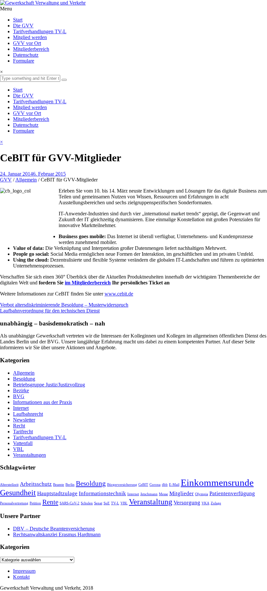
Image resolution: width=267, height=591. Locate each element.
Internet (21, 408)
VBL (18, 449)
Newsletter (24, 420)
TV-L (115, 503)
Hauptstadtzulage (57, 493)
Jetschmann (149, 494)
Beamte (58, 484)
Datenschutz (25, 55)
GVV (6, 179)
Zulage (216, 503)
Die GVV (23, 25)
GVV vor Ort (27, 43)
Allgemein (26, 179)
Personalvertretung (14, 503)
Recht (19, 425)
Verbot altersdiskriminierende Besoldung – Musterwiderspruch (64, 305)
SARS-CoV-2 (69, 503)
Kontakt (21, 577)
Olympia (201, 494)
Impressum (24, 571)
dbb (165, 484)
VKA (205, 503)
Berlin (70, 484)
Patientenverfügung (232, 493)
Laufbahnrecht (28, 414)
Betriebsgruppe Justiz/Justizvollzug (49, 384)
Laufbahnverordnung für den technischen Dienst (50, 310)
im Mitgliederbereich (88, 282)
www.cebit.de (119, 293)
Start (17, 19)
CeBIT (143, 484)
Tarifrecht (23, 431)
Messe (163, 494)
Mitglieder (181, 493)
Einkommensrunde (217, 482)
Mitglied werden (30, 37)
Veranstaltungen (29, 455)
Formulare (23, 61)
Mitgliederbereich (31, 49)
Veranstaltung (150, 501)
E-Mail (174, 484)
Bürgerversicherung (122, 484)
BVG (18, 396)
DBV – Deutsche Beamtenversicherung (54, 528)
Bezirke (21, 390)
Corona (155, 484)
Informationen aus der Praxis (42, 402)
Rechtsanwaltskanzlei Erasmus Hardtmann (57, 534)
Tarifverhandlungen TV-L (39, 31)
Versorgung (187, 502)
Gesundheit (18, 492)
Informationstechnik (102, 493)
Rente (50, 502)
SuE (107, 503)
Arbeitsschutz (36, 484)
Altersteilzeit (9, 484)
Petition (35, 503)
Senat (98, 503)
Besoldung (24, 379)
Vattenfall (23, 443)
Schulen (87, 503)
